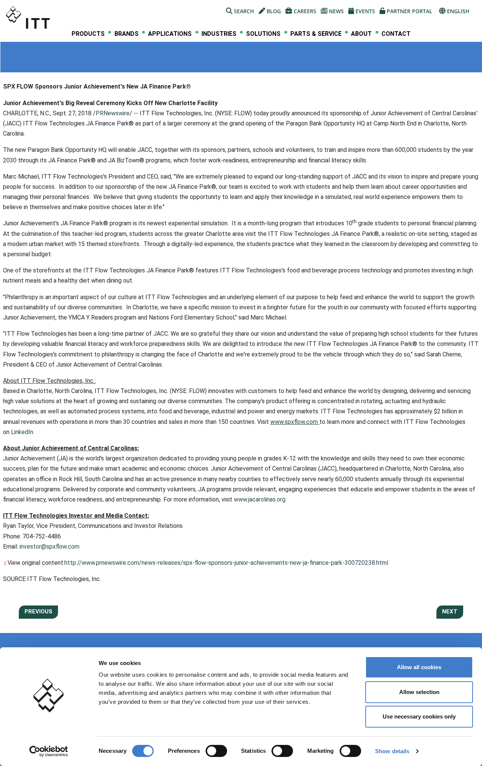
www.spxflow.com (294, 421)
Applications (170, 34)
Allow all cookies (419, 667)
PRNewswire (113, 113)
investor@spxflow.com (49, 546)
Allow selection (419, 692)
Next (450, 611)
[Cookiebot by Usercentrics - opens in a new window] (49, 751)
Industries (218, 34)
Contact (395, 33)
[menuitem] (88, 34)
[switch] (216, 751)
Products (88, 34)
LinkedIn (22, 432)
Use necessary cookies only (419, 716)
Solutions (263, 34)
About (361, 34)
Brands (126, 34)
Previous (38, 611)
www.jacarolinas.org (259, 499)
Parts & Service (316, 34)
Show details (392, 751)
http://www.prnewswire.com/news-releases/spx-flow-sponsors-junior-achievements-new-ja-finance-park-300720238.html (226, 562)
